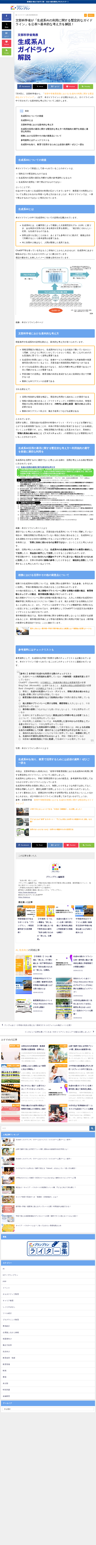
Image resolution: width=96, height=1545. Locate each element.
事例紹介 (6, 1326)
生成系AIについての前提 (32, 116)
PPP (4, 1281)
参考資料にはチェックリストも (35, 140)
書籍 (4, 1377)
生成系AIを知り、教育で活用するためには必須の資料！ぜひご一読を (52, 144)
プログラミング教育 (11, 1320)
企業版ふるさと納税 (11, 1332)
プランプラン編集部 (55, 877)
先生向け (91, 15)
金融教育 (6, 1396)
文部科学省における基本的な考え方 (37, 125)
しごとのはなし (9, 1307)
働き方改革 (7, 1345)
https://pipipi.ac (24, 897)
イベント (6, 1288)
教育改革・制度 (9, 1358)
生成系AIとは (27, 120)
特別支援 (6, 1390)
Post (6, 27)
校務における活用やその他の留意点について (41, 136)
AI (85, 15)
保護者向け (7, 1339)
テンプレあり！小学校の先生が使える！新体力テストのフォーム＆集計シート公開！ (38, 1025)
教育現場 (6, 1364)
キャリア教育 (8, 1300)
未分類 (5, 1383)
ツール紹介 (7, 1313)
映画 (4, 1370)
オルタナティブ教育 (11, 1294)
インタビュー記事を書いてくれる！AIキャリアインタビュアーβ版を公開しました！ (58, 1032)
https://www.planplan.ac (27, 892)
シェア (6, 18)
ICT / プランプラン (10, 1275)
